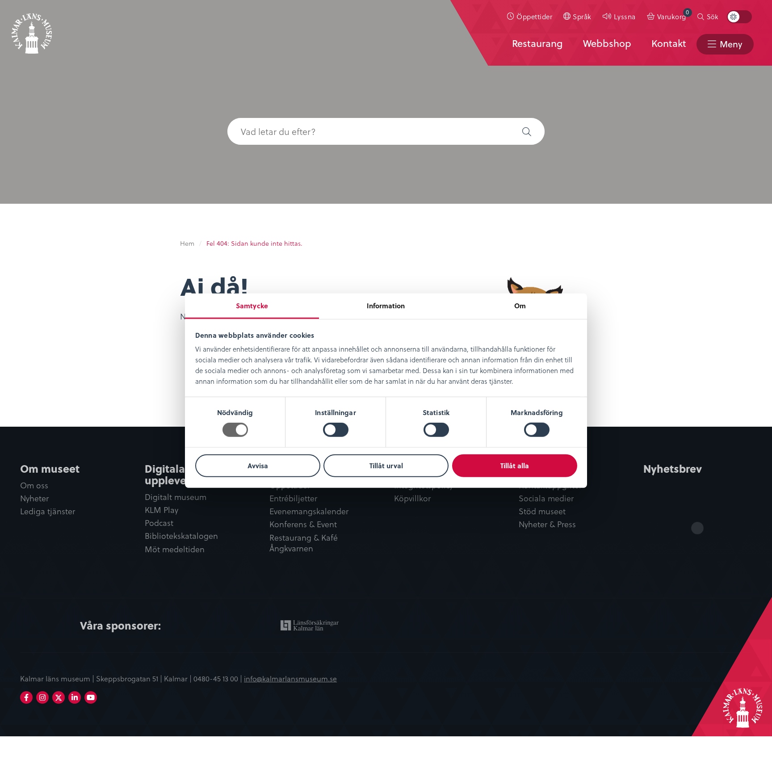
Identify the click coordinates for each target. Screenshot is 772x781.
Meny (731, 44)
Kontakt (668, 43)
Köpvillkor (412, 498)
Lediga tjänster (47, 511)
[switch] (335, 430)
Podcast (159, 523)
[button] (527, 131)
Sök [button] (712, 16)
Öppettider (534, 16)
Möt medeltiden (175, 549)
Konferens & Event (303, 524)
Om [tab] (520, 306)
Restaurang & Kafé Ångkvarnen (303, 543)
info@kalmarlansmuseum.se (290, 678)
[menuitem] (530, 16)
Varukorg (673, 14)
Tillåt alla (514, 465)
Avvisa (258, 465)
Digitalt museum (175, 497)
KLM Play (161, 510)
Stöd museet (542, 511)
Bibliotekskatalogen (181, 536)
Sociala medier (546, 498)
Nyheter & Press (547, 524)
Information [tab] (386, 306)
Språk (582, 16)
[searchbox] (368, 131)
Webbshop (607, 43)
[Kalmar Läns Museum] (31, 28)
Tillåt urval (386, 465)
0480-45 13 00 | (218, 678)
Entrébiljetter (293, 498)
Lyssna (625, 16)
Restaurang (537, 43)
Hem (187, 243)
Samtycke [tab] (252, 306)
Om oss (34, 485)
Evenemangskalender (308, 511)
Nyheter (34, 498)
